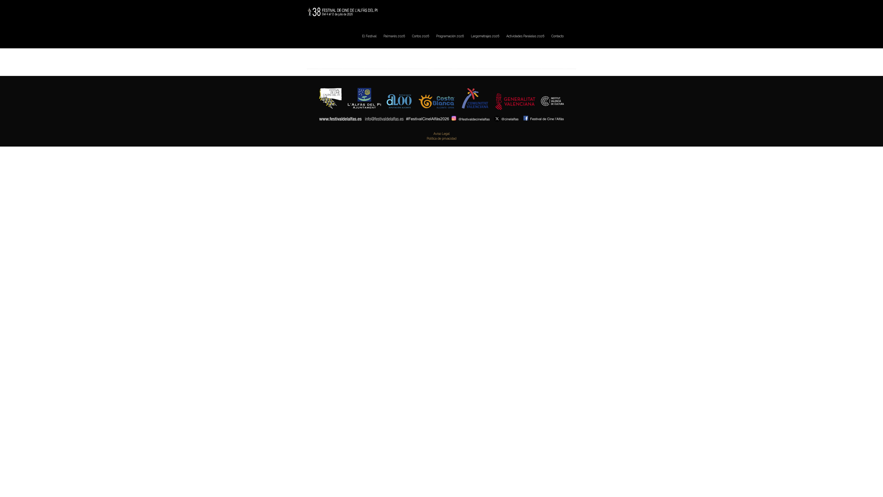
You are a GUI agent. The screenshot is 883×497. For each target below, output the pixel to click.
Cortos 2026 (420, 36)
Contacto (557, 36)
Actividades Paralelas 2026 (525, 36)
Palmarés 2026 (394, 36)
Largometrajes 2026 (485, 36)
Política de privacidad (441, 138)
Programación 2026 (450, 36)
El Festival (369, 36)
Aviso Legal (441, 134)
